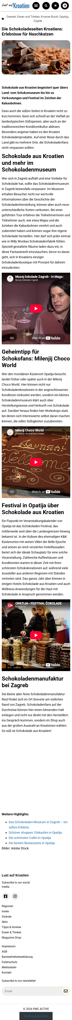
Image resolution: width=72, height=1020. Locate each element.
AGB (4, 951)
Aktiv (5, 922)
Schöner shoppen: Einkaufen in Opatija (35, 832)
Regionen (7, 906)
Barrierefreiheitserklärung (17, 956)
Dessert (11, 16)
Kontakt (6, 972)
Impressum (9, 946)
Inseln (5, 911)
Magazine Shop (11, 937)
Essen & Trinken (11, 932)
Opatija (63, 16)
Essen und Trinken (28, 16)
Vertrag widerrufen (36, 1016)
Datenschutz (9, 962)
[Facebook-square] (5, 896)
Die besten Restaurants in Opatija (32, 843)
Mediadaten (9, 967)
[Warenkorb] (55, 5)
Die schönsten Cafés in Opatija (30, 838)
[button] (36, 5)
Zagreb (37, 21)
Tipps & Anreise (11, 927)
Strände (6, 916)
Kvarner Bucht (49, 16)
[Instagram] (15, 896)
